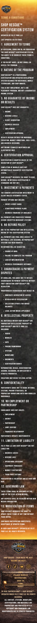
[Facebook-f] (8, 566)
